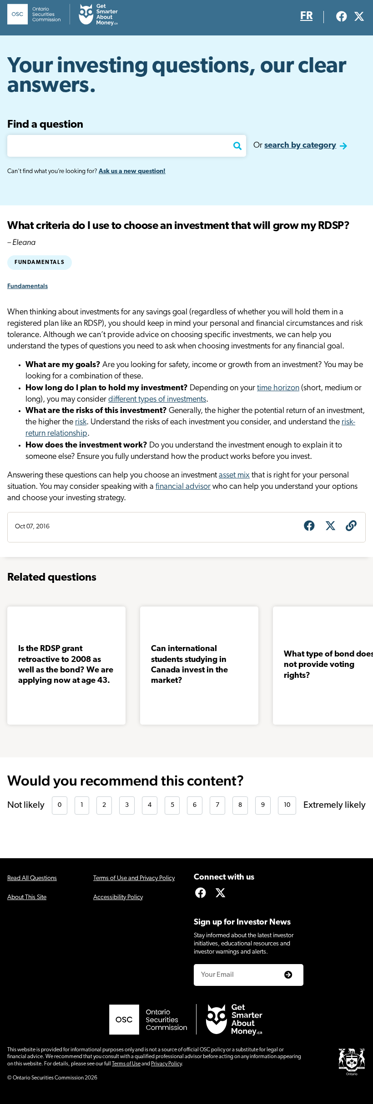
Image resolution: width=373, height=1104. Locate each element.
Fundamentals (40, 262)
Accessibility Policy (118, 897)
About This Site (26, 897)
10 (287, 805)
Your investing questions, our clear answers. (177, 76)
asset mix (234, 476)
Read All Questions (32, 878)
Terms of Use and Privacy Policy (134, 878)
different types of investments (157, 400)
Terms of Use (126, 1064)
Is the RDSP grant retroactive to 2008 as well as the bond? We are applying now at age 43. (65, 665)
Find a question (45, 124)
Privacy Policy (166, 1064)
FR (306, 16)
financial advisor (183, 487)
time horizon (278, 388)
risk (80, 422)
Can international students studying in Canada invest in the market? (189, 665)
